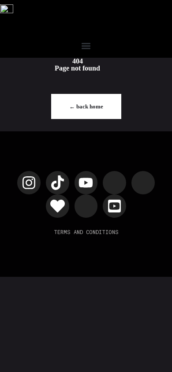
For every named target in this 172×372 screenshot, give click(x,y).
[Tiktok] (57, 182)
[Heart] (57, 206)
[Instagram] (29, 182)
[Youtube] (86, 182)
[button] (86, 46)
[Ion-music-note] (143, 182)
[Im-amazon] (86, 206)
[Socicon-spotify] (114, 182)
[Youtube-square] (114, 206)
